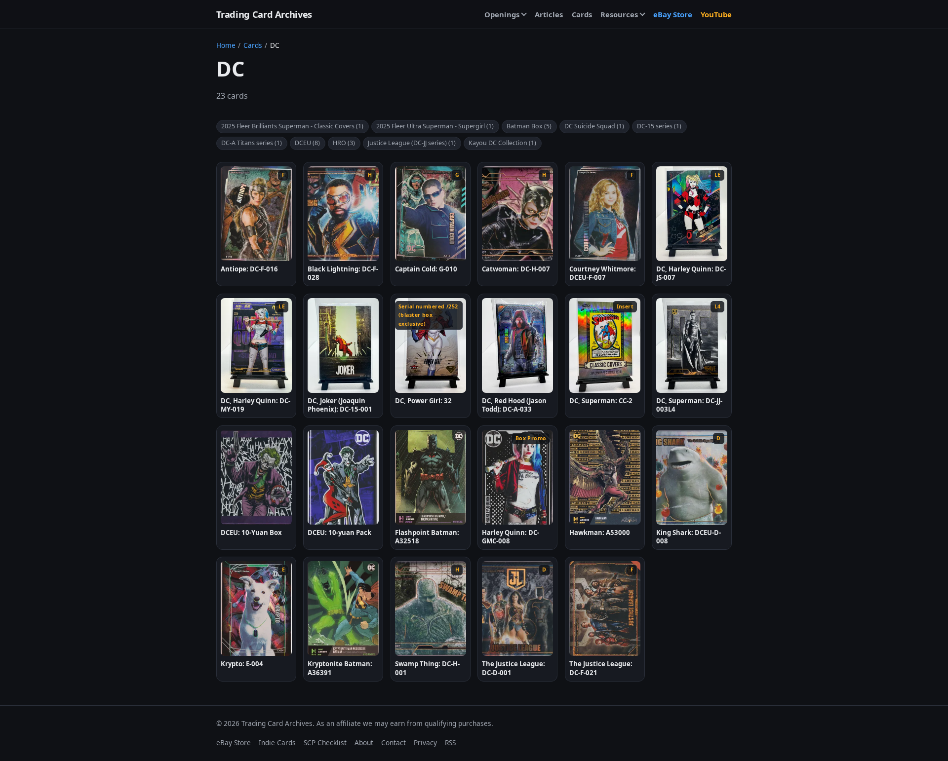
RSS (450, 742)
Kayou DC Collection (502, 143)
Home (226, 45)
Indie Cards (277, 742)
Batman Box (529, 126)
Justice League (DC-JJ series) (412, 143)
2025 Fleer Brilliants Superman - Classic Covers (292, 126)
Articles (549, 14)
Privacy (425, 742)
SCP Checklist (325, 742)
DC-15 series (659, 126)
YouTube (716, 14)
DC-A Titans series (251, 143)
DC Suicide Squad (594, 126)
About (364, 742)
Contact (393, 742)
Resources (619, 14)
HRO (344, 143)
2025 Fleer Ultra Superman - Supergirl (435, 126)
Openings (501, 14)
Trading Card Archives (264, 14)
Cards (582, 14)
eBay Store (672, 14)
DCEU (307, 143)
